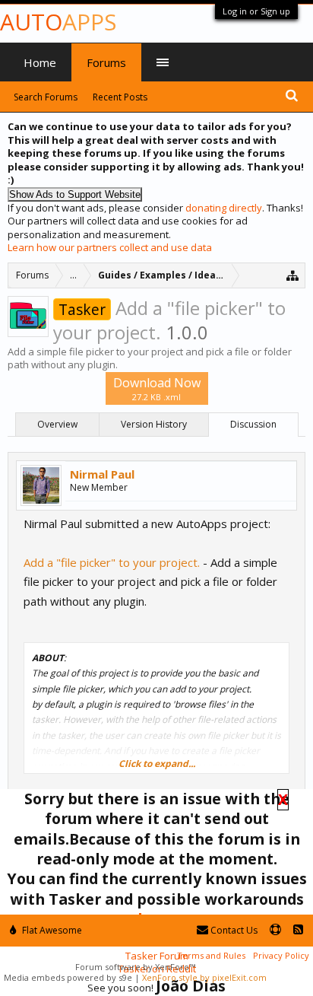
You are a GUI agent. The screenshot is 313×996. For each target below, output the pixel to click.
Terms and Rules (211, 955)
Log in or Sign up (256, 11)
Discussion (253, 424)
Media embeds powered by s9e (68, 977)
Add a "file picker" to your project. (112, 562)
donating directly (223, 208)
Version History (154, 424)
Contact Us (233, 930)
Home (40, 62)
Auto (58, 21)
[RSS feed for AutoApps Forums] (298, 930)
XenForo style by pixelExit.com (204, 977)
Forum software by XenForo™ (135, 966)
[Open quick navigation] (292, 275)
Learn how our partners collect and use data (110, 247)
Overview (57, 424)
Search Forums (45, 97)
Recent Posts (120, 97)
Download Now (157, 388)
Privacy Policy (281, 955)
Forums (106, 62)
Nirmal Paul (102, 474)
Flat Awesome (51, 930)
